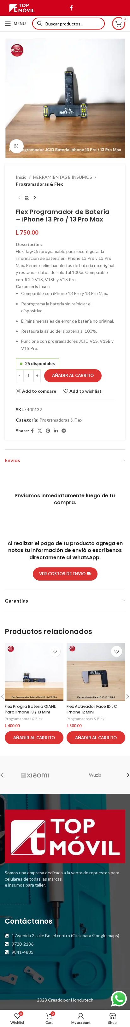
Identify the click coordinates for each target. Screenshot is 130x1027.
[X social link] (40, 431)
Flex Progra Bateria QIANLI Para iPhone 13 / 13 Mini (30, 709)
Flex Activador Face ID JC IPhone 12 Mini (92, 709)
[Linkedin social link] (56, 431)
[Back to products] (27, 198)
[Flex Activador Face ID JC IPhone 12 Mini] (96, 672)
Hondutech (82, 999)
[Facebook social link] (71, 8)
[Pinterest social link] (48, 431)
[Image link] (65, 836)
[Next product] (34, 198)
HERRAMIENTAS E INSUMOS (62, 177)
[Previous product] (19, 198)
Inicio (21, 177)
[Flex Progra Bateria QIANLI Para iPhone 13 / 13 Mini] (34, 672)
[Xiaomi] (35, 775)
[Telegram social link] (64, 431)
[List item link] (65, 935)
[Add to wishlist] (54, 651)
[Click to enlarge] (16, 146)
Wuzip (95, 775)
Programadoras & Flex (39, 184)
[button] (34, 737)
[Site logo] (22, 7)
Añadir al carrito (73, 375)
